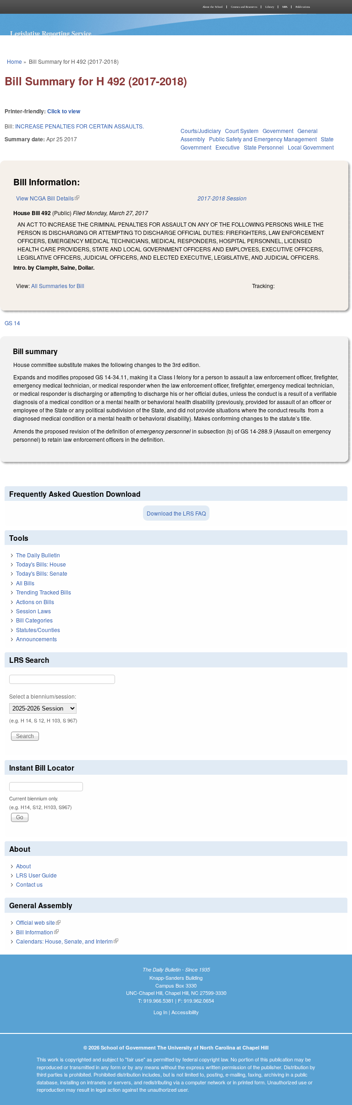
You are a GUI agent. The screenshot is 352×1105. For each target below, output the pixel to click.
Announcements (36, 639)
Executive (227, 147)
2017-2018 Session (222, 198)
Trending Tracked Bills (43, 592)
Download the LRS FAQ (176, 513)
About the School (213, 7)
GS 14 (12, 323)
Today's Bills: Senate (41, 573)
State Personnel (264, 147)
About (23, 866)
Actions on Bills (35, 601)
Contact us (29, 884)
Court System (241, 130)
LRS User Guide (36, 875)
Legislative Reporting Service (50, 33)
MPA (284, 7)
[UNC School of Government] (88, 7)
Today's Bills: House (41, 564)
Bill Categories (34, 620)
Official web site (38, 922)
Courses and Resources (244, 7)
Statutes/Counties (38, 629)
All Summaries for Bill (57, 285)
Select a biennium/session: (42, 696)
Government (278, 130)
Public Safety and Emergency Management (263, 139)
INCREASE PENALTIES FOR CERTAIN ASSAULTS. (79, 126)
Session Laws (33, 611)
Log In (160, 1012)
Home (14, 61)
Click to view (63, 111)
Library (269, 7)
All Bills (25, 583)
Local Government (311, 147)
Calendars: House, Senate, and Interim (67, 941)
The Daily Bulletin (38, 555)
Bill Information (37, 932)
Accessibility (185, 1012)
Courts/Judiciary (201, 130)
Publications (303, 7)
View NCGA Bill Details (47, 198)
